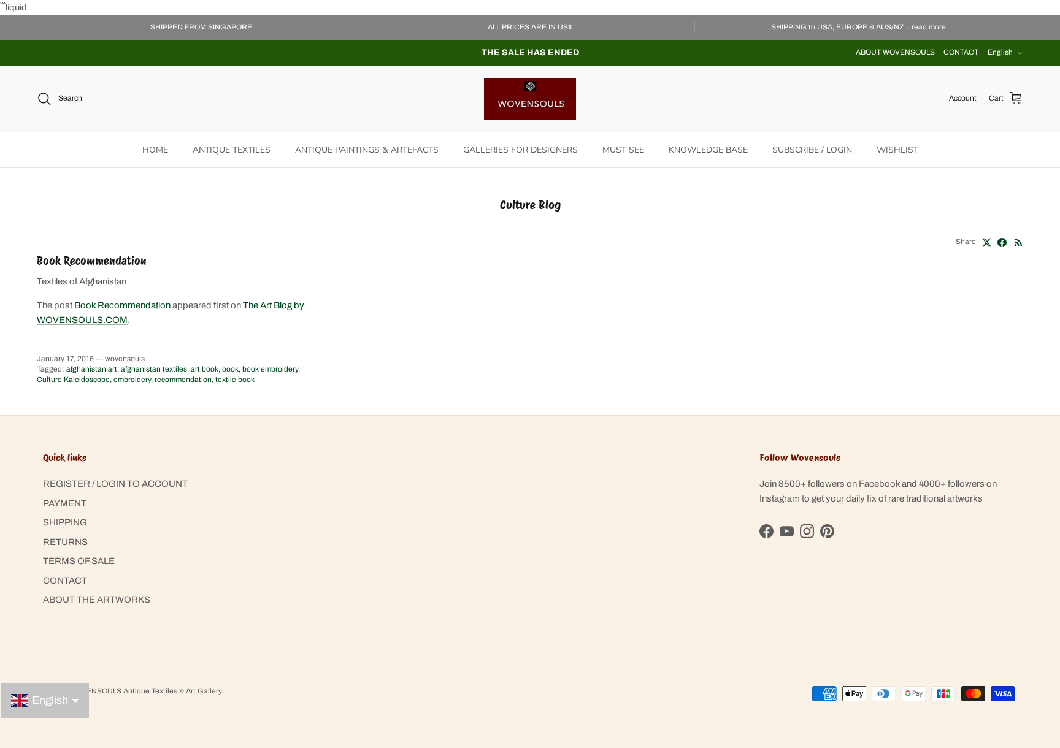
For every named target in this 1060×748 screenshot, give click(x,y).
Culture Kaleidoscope (73, 379)
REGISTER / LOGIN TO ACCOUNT (115, 484)
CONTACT (960, 52)
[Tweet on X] (986, 242)
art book (204, 369)
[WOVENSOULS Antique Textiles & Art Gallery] (530, 99)
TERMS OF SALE (79, 561)
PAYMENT (64, 503)
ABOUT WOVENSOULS (895, 52)
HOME (155, 150)
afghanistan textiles (154, 369)
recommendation (183, 379)
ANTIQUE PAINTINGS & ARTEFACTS (367, 150)
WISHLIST (897, 150)
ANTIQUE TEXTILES (232, 150)
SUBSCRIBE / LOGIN (812, 150)
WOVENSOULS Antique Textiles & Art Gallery (145, 691)
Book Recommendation (92, 260)
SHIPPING (65, 522)
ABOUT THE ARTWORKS (96, 600)
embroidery (132, 379)
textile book (235, 379)
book (230, 369)
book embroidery (270, 369)
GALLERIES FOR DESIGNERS (520, 150)
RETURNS (65, 542)
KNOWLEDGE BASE (708, 150)
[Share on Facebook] (1002, 242)
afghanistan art (91, 369)
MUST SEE (623, 150)
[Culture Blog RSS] (1018, 242)
